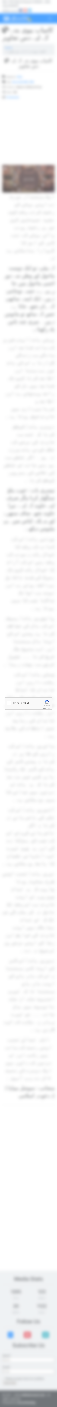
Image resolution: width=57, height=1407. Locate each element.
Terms (49, 708)
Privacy (44, 708)
